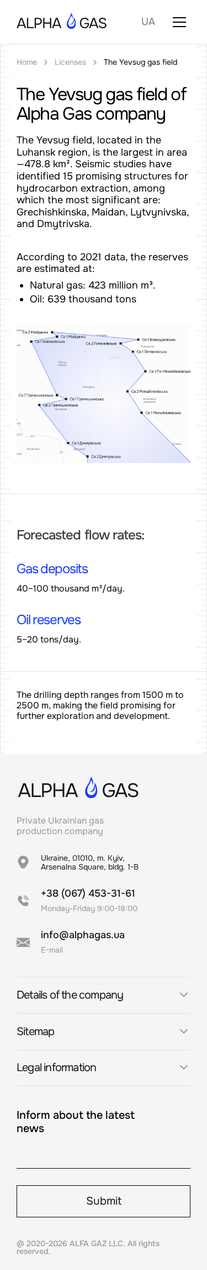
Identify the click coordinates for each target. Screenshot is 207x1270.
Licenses (70, 62)
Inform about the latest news (76, 1122)
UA (148, 22)
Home (27, 62)
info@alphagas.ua (83, 935)
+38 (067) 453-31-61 (88, 893)
